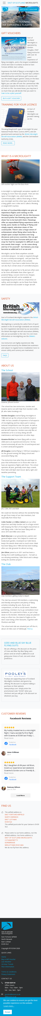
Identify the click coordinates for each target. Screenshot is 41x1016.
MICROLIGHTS (23, 3)
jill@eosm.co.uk (10, 997)
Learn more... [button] (9, 1006)
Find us (30, 629)
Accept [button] (7, 1012)
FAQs (5, 355)
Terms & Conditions (9, 972)
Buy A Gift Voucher (28, 9)
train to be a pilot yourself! (11, 93)
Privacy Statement (8, 974)
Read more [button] (8, 738)
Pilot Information (7, 967)
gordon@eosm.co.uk (12, 994)
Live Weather (6, 962)
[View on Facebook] (3, 753)
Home (3, 957)
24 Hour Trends (7, 964)
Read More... (8, 143)
